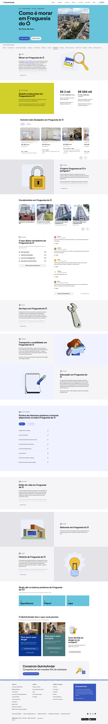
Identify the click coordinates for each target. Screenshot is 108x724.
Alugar (53, 2)
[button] (30, 141)
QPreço (73, 2)
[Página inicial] (8, 2)
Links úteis (87, 2)
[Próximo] (85, 157)
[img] (27, 212)
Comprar (60, 2)
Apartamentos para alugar (30, 648)
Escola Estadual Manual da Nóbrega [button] (26, 444)
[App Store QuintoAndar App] (92, 719)
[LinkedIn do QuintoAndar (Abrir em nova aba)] (95, 714)
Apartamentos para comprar (54, 648)
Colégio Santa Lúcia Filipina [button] (24, 430)
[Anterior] (81, 157)
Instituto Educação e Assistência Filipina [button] (27, 462)
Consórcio (81, 2)
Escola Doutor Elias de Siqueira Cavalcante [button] (28, 439)
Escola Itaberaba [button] (22, 453)
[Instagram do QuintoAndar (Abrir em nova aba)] (90, 714)
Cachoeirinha (32, 62)
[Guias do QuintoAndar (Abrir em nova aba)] (93, 714)
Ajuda (94, 2)
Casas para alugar (30, 652)
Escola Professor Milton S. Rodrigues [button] (26, 457)
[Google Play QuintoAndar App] (85, 719)
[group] (30, 141)
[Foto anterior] (22, 134)
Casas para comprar (54, 652)
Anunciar (67, 2)
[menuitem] (54, 2)
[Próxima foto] (37, 134)
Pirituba (26, 62)
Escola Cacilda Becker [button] (23, 435)
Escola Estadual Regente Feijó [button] (25, 448)
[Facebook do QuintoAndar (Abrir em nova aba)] (87, 714)
